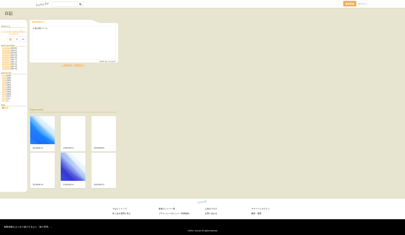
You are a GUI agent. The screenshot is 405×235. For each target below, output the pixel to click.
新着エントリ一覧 (167, 208)
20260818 (6, 57)
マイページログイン (260, 208)
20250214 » (79, 65)
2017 (4, 96)
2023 (4, 82)
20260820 (6, 52)
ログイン (362, 3)
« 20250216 (67, 65)
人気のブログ (211, 208)
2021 (4, 87)
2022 (4, 84)
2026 (4, 75)
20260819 (6, 55)
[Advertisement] (364, 20)
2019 (4, 91)
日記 (9, 13)
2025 (4, 77)
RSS (6, 107)
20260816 (6, 64)
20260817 (6, 59)
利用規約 (185, 213)
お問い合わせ (211, 213)
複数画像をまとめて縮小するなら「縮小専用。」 (28, 226)
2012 (4, 98)
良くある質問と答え (121, 213)
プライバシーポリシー (169, 213)
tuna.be (202, 202)
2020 (4, 89)
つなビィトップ (119, 208)
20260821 (6, 50)
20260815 (6, 66)
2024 (4, 80)
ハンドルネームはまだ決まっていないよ (13, 32)
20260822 (6, 48)
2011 (4, 100)
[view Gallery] (10, 39)
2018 (4, 93)
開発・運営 (256, 213)
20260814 (6, 68)
